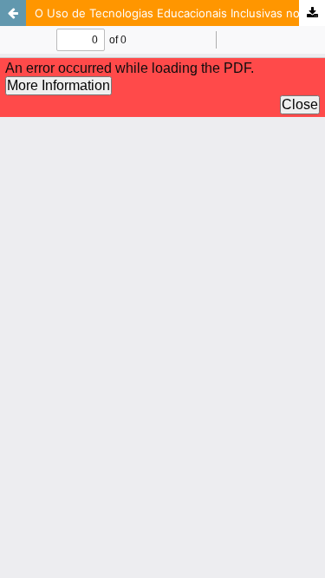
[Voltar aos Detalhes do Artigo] (13, 13)
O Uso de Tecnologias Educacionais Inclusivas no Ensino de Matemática (180, 13)
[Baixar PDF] (312, 13)
